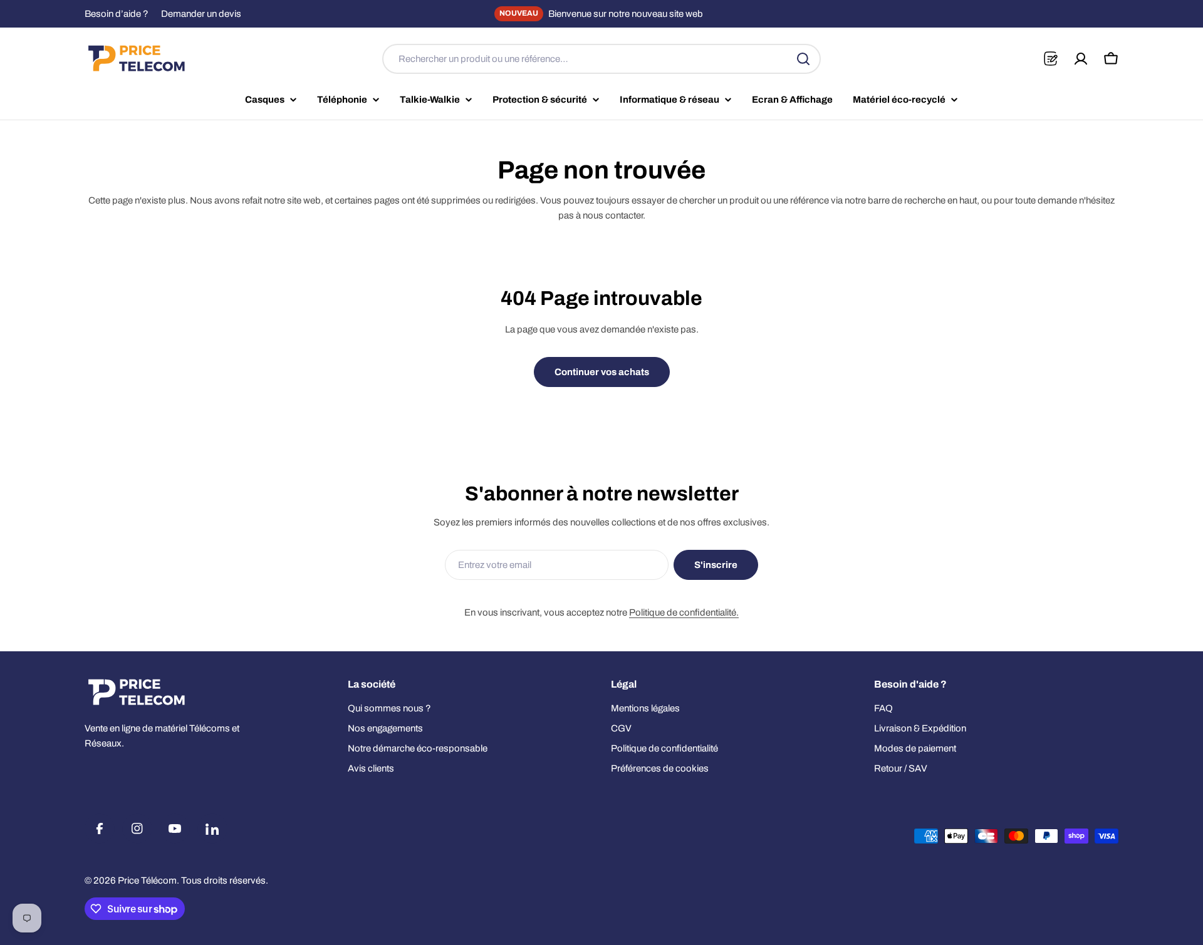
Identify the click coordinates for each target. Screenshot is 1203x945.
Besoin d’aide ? (116, 14)
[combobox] (601, 59)
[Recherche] (803, 58)
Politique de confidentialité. (684, 612)
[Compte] (1080, 58)
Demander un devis (201, 14)
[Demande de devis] (1050, 58)
